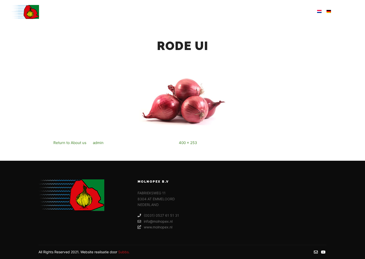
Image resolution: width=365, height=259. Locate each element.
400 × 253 (188, 142)
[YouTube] (352, 12)
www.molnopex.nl (158, 227)
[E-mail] (344, 12)
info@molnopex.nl (158, 221)
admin (98, 142)
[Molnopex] (24, 12)
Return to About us (69, 142)
